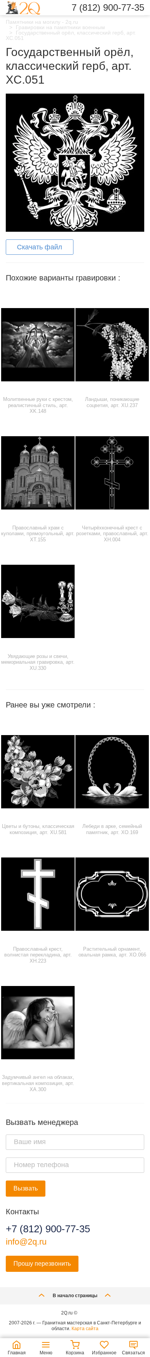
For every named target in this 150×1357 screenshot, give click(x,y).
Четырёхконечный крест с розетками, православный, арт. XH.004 (112, 533)
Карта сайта (85, 1328)
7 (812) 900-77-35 (108, 7)
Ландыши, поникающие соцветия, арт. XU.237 (112, 402)
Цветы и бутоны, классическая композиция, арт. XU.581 (38, 829)
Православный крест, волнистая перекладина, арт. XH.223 (38, 955)
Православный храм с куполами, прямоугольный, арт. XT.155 (38, 533)
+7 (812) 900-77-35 (48, 1229)
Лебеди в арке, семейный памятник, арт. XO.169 (112, 829)
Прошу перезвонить (42, 1263)
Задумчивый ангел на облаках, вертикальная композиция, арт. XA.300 (38, 1083)
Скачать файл (39, 247)
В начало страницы (75, 1295)
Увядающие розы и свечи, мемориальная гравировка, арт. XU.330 (38, 662)
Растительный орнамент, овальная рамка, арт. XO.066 (112, 952)
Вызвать (25, 1188)
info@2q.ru (26, 1242)
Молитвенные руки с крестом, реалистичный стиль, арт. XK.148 (38, 405)
